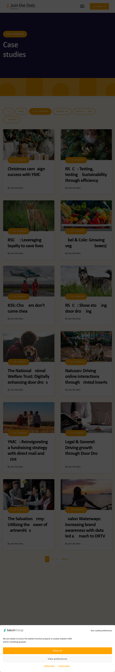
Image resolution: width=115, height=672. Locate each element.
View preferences (57, 659)
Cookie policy (49, 666)
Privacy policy (64, 666)
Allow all (57, 650)
